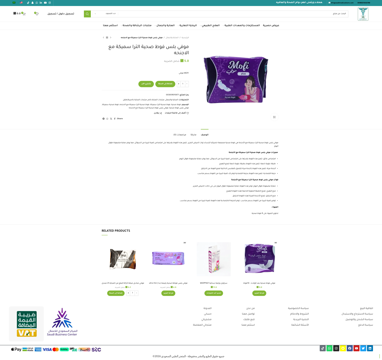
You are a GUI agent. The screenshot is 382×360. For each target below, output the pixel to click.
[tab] (204, 133)
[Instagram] (336, 348)
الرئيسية (185, 38)
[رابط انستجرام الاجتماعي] (50, 3)
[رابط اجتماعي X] (111, 119)
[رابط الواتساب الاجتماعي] (37, 3)
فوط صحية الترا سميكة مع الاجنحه (134, 105)
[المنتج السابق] (110, 37)
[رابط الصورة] (62, 322)
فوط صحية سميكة (110, 105)
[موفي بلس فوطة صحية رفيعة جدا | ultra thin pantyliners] (168, 259)
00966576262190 (364, 3)
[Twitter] (363, 348)
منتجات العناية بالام (156, 100)
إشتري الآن (146, 84)
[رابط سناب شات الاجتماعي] (32, 3)
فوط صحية (176, 105)
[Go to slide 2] (189, 299)
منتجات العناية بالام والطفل (135, 100)
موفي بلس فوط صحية (179, 108)
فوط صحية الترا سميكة (160, 105)
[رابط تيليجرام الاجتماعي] (104, 119)
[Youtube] (356, 348)
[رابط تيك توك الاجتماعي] (28, 3)
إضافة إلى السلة (165, 84)
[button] (116, 293)
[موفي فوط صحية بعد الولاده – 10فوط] (259, 259)
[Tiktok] (323, 348)
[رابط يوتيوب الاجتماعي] (45, 3)
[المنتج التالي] (103, 37)
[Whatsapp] (329, 348)
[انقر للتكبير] (274, 117)
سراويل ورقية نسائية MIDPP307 (213, 283)
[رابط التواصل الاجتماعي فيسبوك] (115, 119)
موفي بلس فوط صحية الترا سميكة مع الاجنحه (148, 108)
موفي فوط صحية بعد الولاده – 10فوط (259, 283)
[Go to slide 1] (192, 299)
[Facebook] (350, 348)
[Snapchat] (343, 348)
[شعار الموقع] (363, 14)
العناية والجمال (172, 38)
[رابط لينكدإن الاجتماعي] (41, 3)
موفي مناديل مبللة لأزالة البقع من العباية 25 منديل (123, 283)
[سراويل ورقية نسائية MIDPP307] (214, 259)
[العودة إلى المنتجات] (107, 37)
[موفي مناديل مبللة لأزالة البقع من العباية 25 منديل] (123, 259)
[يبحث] (87, 14)
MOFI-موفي (184, 73)
